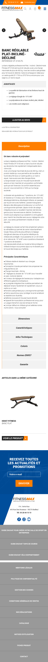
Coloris (24, 346)
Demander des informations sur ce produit (17, 131)
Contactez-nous (29, 2)
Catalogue (24, 623)
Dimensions (24, 318)
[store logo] (12, 8)
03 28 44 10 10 (13, 2)
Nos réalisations (24, 612)
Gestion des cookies (24, 590)
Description (24, 146)
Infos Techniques (24, 337)
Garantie (24, 364)
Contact (24, 656)
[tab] (24, 146)
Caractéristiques (24, 328)
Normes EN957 (24, 355)
